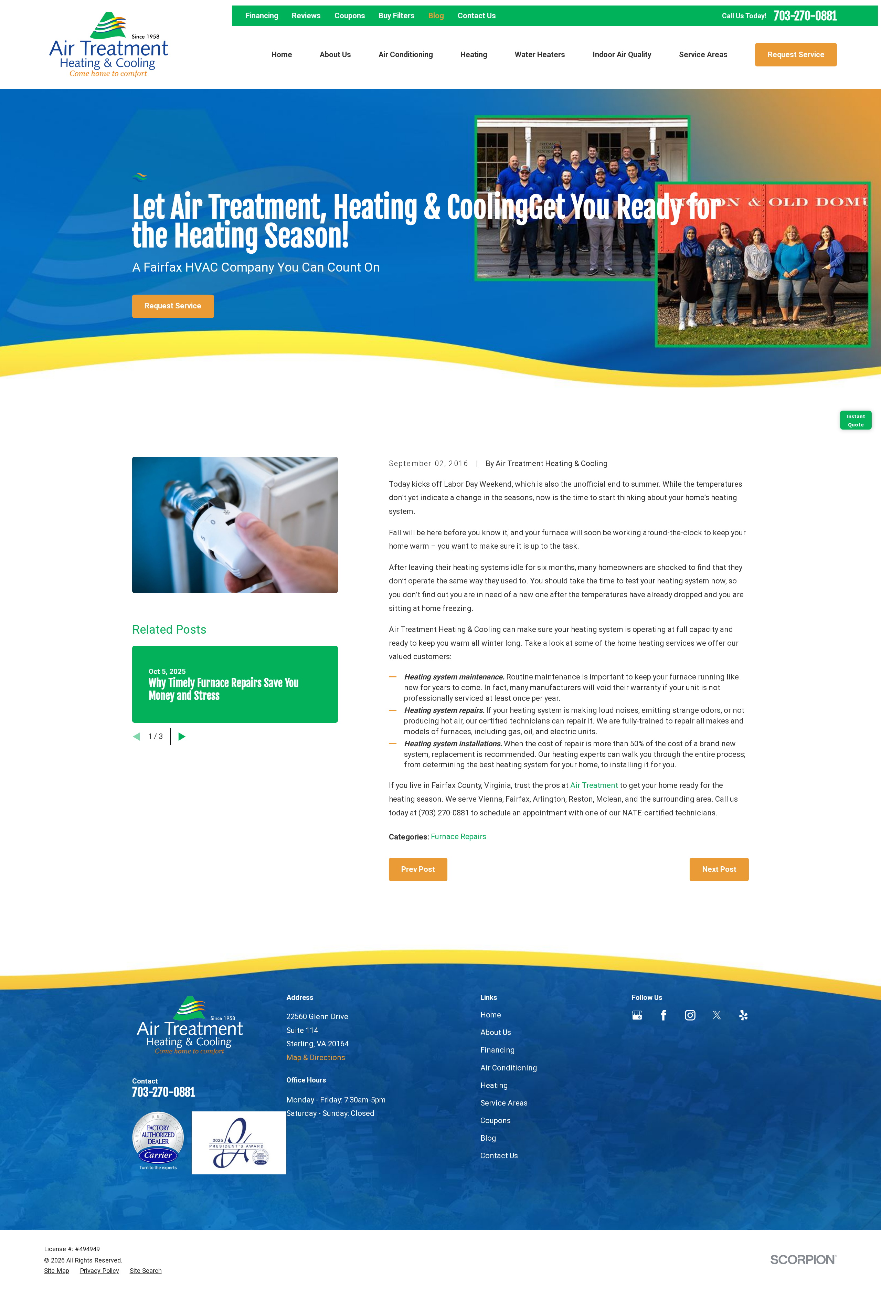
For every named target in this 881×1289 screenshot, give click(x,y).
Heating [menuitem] (473, 54)
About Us (495, 1032)
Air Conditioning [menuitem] (406, 54)
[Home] (108, 45)
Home (490, 1015)
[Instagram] (690, 1015)
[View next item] (182, 736)
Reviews (306, 15)
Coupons (350, 15)
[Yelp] (743, 1015)
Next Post (719, 869)
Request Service (796, 54)
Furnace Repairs (458, 836)
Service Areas (504, 1103)
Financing (262, 15)
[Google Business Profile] (637, 1015)
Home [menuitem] (282, 54)
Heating (494, 1085)
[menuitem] (56, 1270)
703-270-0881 (805, 16)
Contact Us (477, 15)
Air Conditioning (508, 1068)
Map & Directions (315, 1057)
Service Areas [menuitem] (703, 54)
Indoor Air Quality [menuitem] (622, 54)
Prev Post (418, 869)
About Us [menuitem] (335, 54)
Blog (436, 15)
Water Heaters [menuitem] (540, 54)
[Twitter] (717, 1015)
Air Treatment (594, 785)
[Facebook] (663, 1015)
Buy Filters (397, 15)
